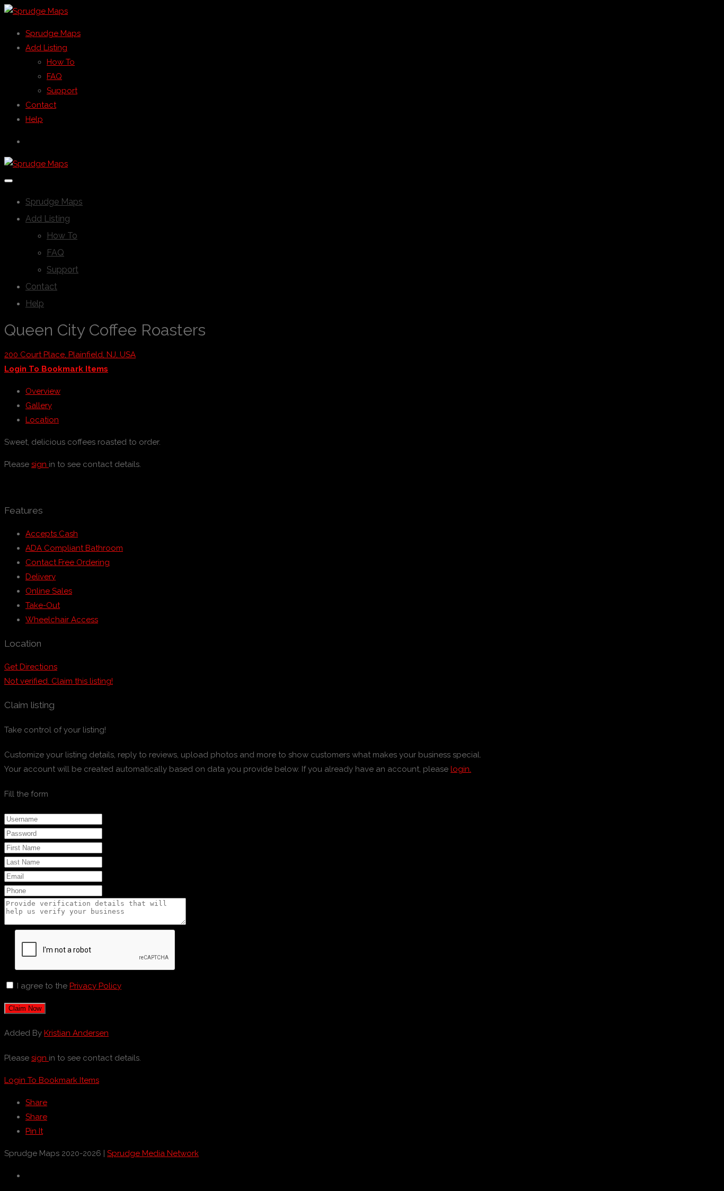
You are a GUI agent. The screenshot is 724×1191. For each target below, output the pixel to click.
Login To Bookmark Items (51, 1080)
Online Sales (48, 591)
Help (34, 119)
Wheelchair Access (61, 619)
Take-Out (42, 605)
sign (40, 464)
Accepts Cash (51, 534)
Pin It (34, 1131)
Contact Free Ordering (67, 562)
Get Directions (30, 667)
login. (461, 769)
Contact (40, 105)
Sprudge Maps (53, 33)
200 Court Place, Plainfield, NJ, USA (70, 354)
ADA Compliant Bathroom (74, 548)
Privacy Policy (95, 986)
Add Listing (46, 47)
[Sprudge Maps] (36, 11)
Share (36, 1102)
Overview (42, 391)
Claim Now (24, 1008)
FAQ (54, 76)
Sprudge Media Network (153, 1153)
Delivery (40, 576)
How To (61, 62)
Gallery (38, 405)
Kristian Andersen (76, 1033)
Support (62, 90)
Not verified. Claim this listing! (58, 681)
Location (42, 420)
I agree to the (69, 986)
